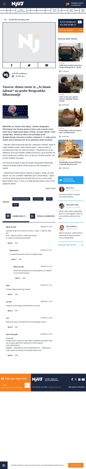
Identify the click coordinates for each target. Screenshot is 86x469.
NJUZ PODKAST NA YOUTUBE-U (68, 23)
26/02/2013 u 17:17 (46, 285)
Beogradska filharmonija (21, 199)
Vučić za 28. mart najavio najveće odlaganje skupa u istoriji (69, 99)
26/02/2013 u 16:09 (46, 226)
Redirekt (82, 387)
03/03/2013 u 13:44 (46, 334)
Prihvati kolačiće (76, 465)
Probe (49, 199)
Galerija (33, 10)
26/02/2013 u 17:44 (46, 266)
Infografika (41, 10)
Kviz (59, 10)
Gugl (28, 10)
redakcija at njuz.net (54, 387)
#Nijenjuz (64, 10)
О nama (47, 379)
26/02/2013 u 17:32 (46, 301)
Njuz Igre (82, 10)
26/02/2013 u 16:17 (46, 250)
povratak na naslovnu (19, 20)
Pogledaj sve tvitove (67, 245)
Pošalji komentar (46, 216)
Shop (8, 10)
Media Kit (54, 379)
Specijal (48, 10)
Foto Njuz (54, 10)
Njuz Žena (71, 10)
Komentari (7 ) (19, 216)
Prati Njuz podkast (66, 30)
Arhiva (77, 10)
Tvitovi (13, 10)
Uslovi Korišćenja (52, 380)
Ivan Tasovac (38, 199)
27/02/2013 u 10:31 (46, 317)
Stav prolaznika (21, 10)
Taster (15, 204)
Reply (10, 243)
